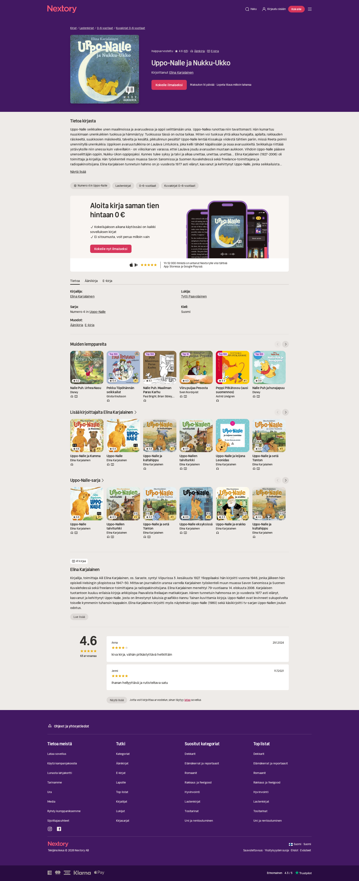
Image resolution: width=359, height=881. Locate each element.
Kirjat (73, 28)
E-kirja (89, 325)
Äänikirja (76, 325)
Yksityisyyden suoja (277, 850)
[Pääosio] (310, 9)
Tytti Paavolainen (194, 296)
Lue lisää (79, 617)
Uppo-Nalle (98, 312)
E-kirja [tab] (107, 281)
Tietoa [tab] (75, 281)
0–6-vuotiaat (105, 28)
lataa (187, 700)
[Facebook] (59, 828)
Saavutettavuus (253, 850)
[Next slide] (285, 344)
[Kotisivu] (144, 9)
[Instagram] (49, 828)
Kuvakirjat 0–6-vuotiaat (130, 28)
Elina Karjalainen (181, 72)
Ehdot (294, 850)
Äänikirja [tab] (91, 281)
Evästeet (305, 850)
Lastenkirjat (87, 28)
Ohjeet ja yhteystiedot (71, 726)
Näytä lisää (78, 172)
